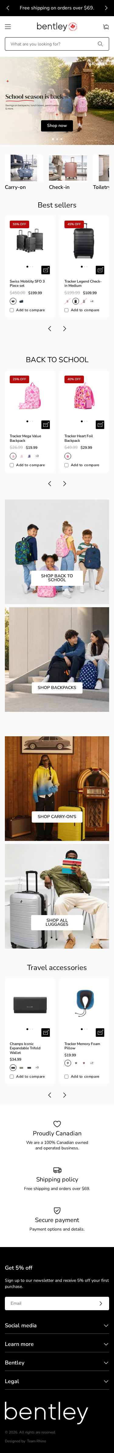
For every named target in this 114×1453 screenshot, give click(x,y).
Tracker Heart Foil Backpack (78, 438)
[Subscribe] (101, 1303)
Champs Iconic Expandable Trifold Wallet (25, 1048)
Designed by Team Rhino (25, 1441)
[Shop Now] (57, 101)
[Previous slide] (8, 8)
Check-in (59, 187)
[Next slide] (106, 8)
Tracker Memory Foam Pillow (82, 1046)
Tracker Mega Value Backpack (25, 438)
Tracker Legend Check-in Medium (83, 283)
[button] (8, 27)
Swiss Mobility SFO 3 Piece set (27, 283)
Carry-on (15, 187)
